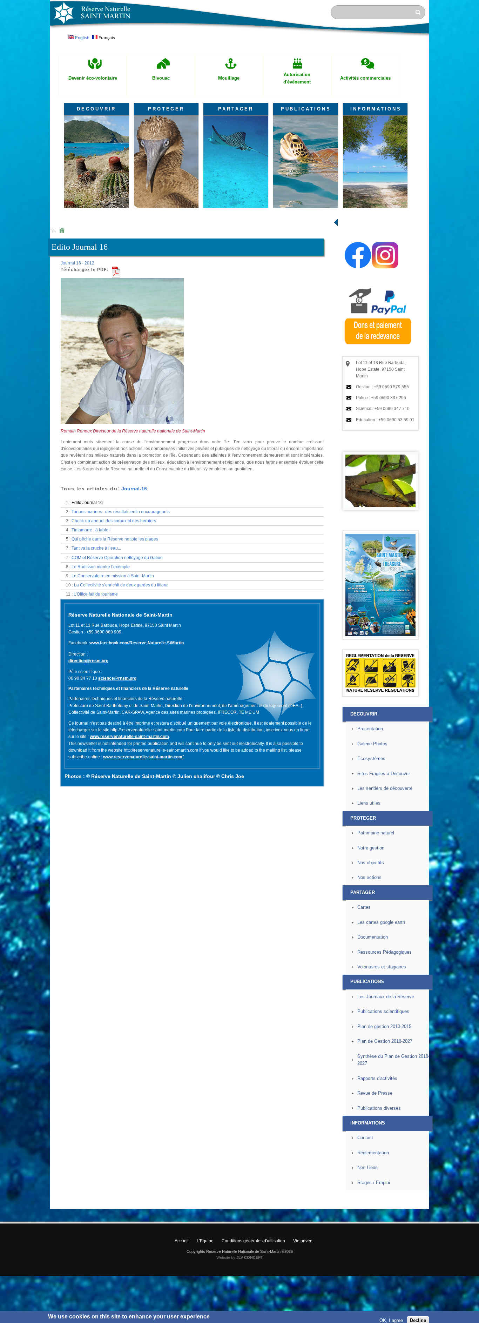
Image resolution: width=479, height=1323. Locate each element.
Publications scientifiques (383, 1011)
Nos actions (369, 877)
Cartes (364, 907)
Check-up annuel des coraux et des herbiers (114, 520)
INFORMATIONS (376, 109)
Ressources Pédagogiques (384, 952)
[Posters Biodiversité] (380, 634)
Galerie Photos (372, 743)
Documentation (372, 937)
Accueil (182, 1240)
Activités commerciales (365, 78)
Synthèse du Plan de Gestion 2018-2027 (393, 1060)
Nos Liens (367, 1167)
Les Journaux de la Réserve (385, 996)
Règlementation (373, 1152)
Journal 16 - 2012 (77, 263)
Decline (418, 1314)
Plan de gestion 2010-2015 (384, 1026)
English (81, 37)
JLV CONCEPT (249, 1257)
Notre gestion (370, 848)
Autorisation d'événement (297, 78)
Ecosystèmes (371, 758)
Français (106, 37)
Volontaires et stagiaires (381, 966)
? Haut (445, 1203)
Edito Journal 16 (87, 502)
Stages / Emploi (373, 1182)
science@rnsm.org (117, 678)
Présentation (370, 728)
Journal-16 (134, 488)
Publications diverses (379, 1108)
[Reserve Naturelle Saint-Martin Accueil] (239, 36)
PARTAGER (236, 109)
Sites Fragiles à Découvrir (383, 773)
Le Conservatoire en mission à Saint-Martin (113, 575)
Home (62, 230)
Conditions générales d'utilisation (253, 1240)
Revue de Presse (374, 1093)
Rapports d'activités (377, 1078)
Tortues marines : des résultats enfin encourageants (121, 511)
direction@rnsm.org (88, 660)
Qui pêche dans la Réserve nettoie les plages (115, 539)
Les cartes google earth (381, 922)
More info (221, 1319)
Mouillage (229, 78)
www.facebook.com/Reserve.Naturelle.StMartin (136, 642)
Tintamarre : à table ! (91, 530)
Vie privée (302, 1240)
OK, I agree (391, 1314)
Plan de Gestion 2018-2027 (384, 1041)
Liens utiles (368, 803)
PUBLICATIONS (306, 109)
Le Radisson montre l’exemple (101, 566)
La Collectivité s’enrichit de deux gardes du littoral (121, 585)
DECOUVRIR (96, 109)
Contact (365, 1137)
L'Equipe (205, 1240)
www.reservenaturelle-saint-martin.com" (143, 756)
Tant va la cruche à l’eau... (96, 548)
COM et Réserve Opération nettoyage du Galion (117, 557)
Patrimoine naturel (375, 832)
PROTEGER (166, 109)
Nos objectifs (370, 862)
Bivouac (161, 78)
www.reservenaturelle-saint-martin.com (129, 736)
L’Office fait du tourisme (96, 594)
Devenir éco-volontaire (92, 78)
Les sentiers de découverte (384, 788)
